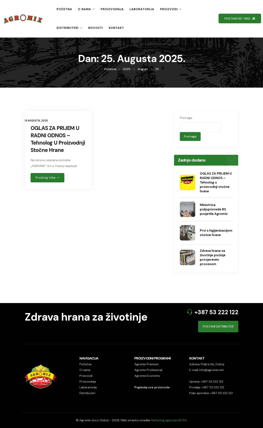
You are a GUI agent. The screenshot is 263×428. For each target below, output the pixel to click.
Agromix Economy (147, 376)
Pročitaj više (46, 178)
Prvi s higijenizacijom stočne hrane (216, 232)
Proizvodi (169, 9)
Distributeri (68, 28)
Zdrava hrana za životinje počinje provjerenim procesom (212, 257)
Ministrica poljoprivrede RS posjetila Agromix (214, 209)
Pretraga (186, 118)
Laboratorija (142, 9)
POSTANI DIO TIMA (237, 19)
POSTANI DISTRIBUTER (218, 326)
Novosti (95, 28)
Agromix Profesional (148, 370)
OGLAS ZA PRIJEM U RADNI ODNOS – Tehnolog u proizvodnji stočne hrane (58, 139)
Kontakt (116, 28)
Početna (64, 9)
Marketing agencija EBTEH (169, 420)
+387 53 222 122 (216, 312)
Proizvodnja (112, 9)
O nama (84, 9)
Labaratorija (88, 387)
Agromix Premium (146, 364)
